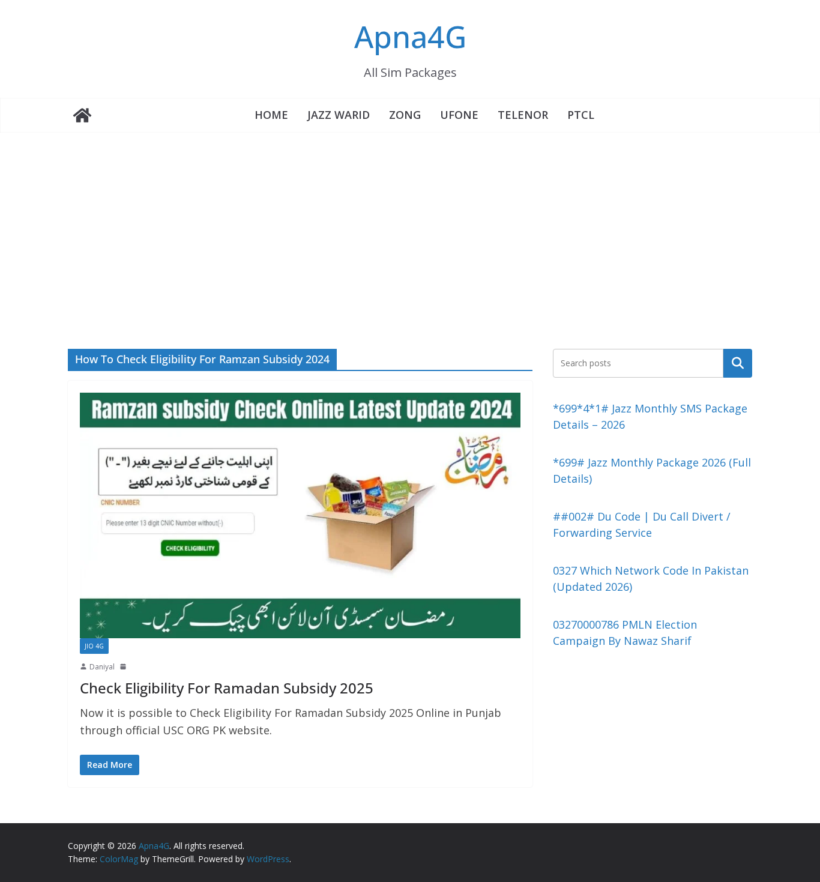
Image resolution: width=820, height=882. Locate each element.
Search (737, 362)
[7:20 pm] (124, 666)
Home (271, 114)
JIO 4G (94, 646)
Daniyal (102, 667)
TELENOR (523, 114)
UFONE (459, 114)
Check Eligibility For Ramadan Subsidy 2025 (226, 688)
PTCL (580, 114)
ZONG (405, 114)
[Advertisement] (410, 223)
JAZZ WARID (338, 114)
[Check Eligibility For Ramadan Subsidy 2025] (300, 515)
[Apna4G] (82, 115)
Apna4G (410, 36)
